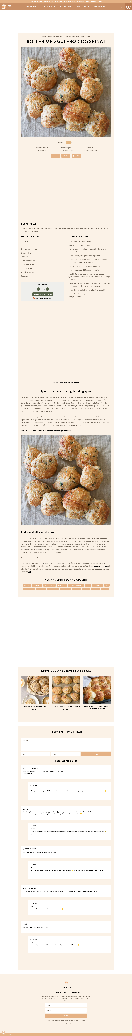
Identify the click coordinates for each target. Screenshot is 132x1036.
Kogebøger (100, 7)
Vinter (105, 589)
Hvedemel (37, 585)
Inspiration (49, 7)
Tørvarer (61, 585)
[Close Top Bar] (130, 2)
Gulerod (41, 589)
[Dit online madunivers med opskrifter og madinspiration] (4, 6)
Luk (129, 990)
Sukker (26, 585)
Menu (9, 7)
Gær (88, 585)
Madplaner (65, 7)
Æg (107, 585)
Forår (86, 589)
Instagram (46, 563)
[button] (3, 1032)
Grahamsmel (49, 585)
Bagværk (59, 37)
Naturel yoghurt (76, 585)
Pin (67, 156)
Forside (43, 37)
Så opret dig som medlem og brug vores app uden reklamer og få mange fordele (66, 1)
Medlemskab (83, 7)
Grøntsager (29, 589)
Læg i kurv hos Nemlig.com (43, 294)
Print (77, 156)
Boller (66, 37)
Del (56, 156)
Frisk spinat (52, 589)
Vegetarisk (65, 589)
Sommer (95, 589)
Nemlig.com (49, 298)
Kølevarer (98, 585)
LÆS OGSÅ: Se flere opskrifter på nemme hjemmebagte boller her (46, 431)
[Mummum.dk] (66, 982)
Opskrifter (32, 7)
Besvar (108, 767)
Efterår (77, 589)
